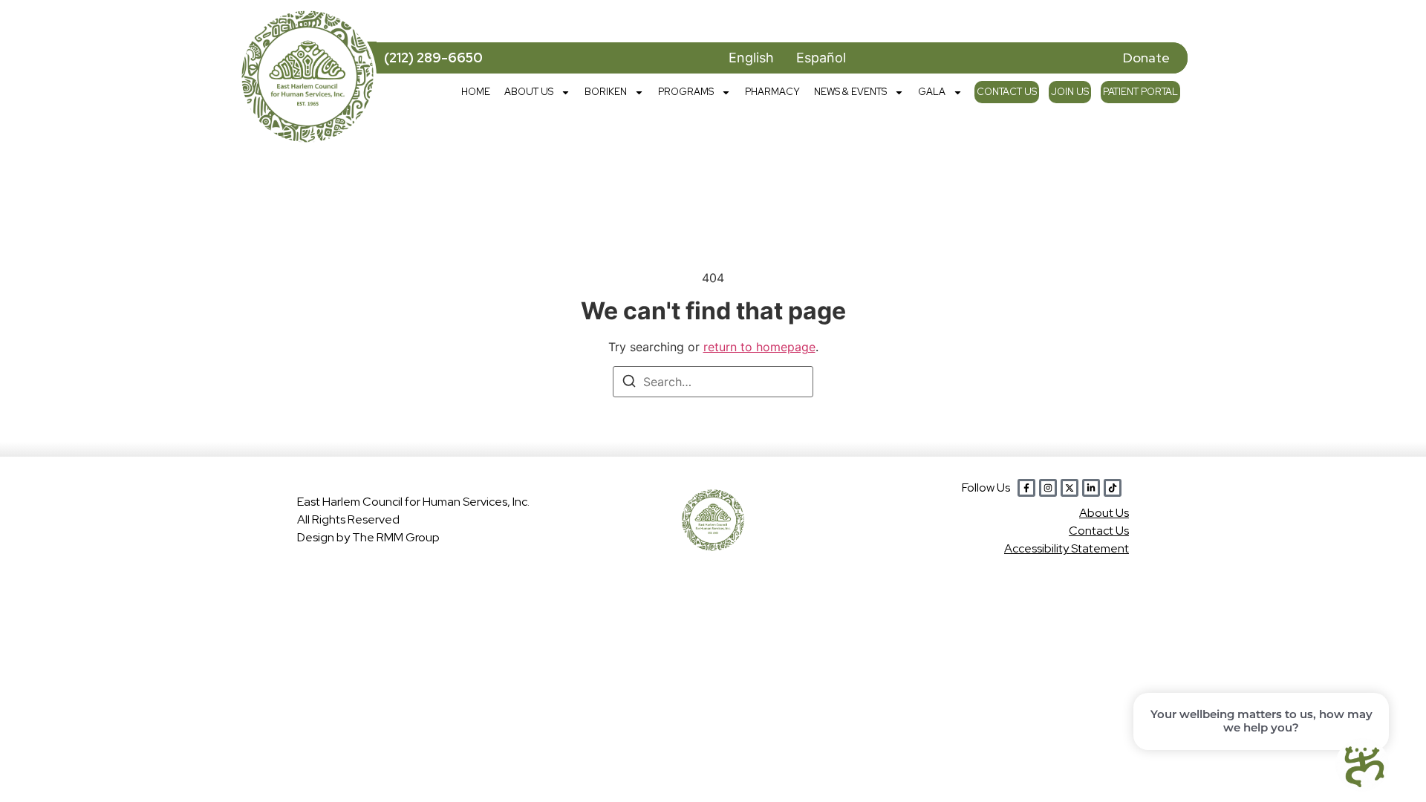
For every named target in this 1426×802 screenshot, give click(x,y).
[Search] (629, 383)
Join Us (1070, 91)
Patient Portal (1140, 91)
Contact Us (1007, 91)
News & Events (850, 91)
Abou (1104, 513)
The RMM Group (396, 537)
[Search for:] (713, 381)
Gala (931, 91)
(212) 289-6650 (433, 57)
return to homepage (759, 346)
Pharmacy (772, 91)
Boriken (606, 91)
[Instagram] (1048, 488)
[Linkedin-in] (1091, 488)
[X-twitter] (1069, 488)
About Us (528, 91)
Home (475, 91)
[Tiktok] (1112, 488)
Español (821, 57)
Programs (686, 91)
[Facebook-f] (1026, 488)
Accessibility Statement (1066, 548)
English (751, 57)
